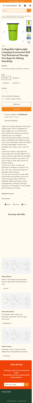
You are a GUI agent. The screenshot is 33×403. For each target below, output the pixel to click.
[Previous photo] (3, 31)
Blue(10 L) (6, 78)
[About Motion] (16, 265)
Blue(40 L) (16, 83)
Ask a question (6, 198)
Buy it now (17, 109)
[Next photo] (23, 31)
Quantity (4, 88)
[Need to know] (16, 335)
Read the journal (7, 323)
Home (3, 16)
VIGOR (3, 46)
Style (3, 74)
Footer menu (6, 392)
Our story (5, 288)
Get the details (6, 355)
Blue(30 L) (6, 83)
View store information (11, 120)
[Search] (29, 10)
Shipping (12, 68)
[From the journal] (16, 300)
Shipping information (8, 193)
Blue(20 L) (16, 78)
